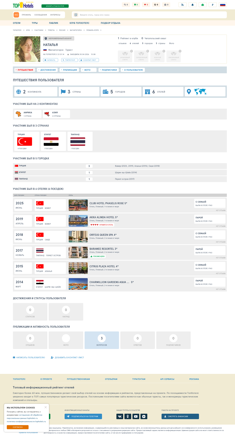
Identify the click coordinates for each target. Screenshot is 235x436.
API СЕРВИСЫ (167, 379)
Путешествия (25, 70)
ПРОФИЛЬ (26, 14)
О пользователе (133, 70)
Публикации (70, 70)
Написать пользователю (30, 357)
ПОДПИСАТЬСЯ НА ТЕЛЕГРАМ (85, 416)
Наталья (50, 44)
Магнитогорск (76, 30)
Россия (62, 30)
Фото (87, 70)
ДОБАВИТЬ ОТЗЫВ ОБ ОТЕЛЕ (55, 6)
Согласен (18, 427)
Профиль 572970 (92, 30)
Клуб (28, 30)
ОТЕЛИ (16, 23)
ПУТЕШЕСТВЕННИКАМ (78, 379)
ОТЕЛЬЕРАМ (111, 379)
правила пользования (28, 432)
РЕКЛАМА (194, 379)
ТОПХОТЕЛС (19, 379)
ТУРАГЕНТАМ (138, 379)
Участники (38, 30)
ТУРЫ (35, 23)
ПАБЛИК (53, 23)
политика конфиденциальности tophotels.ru (26, 421)
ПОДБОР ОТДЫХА (110, 23)
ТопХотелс (17, 30)
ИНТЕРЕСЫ (55, 14)
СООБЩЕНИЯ (40, 14)
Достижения (48, 70)
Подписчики (109, 70)
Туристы (51, 30)
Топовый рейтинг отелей (43, 387)
